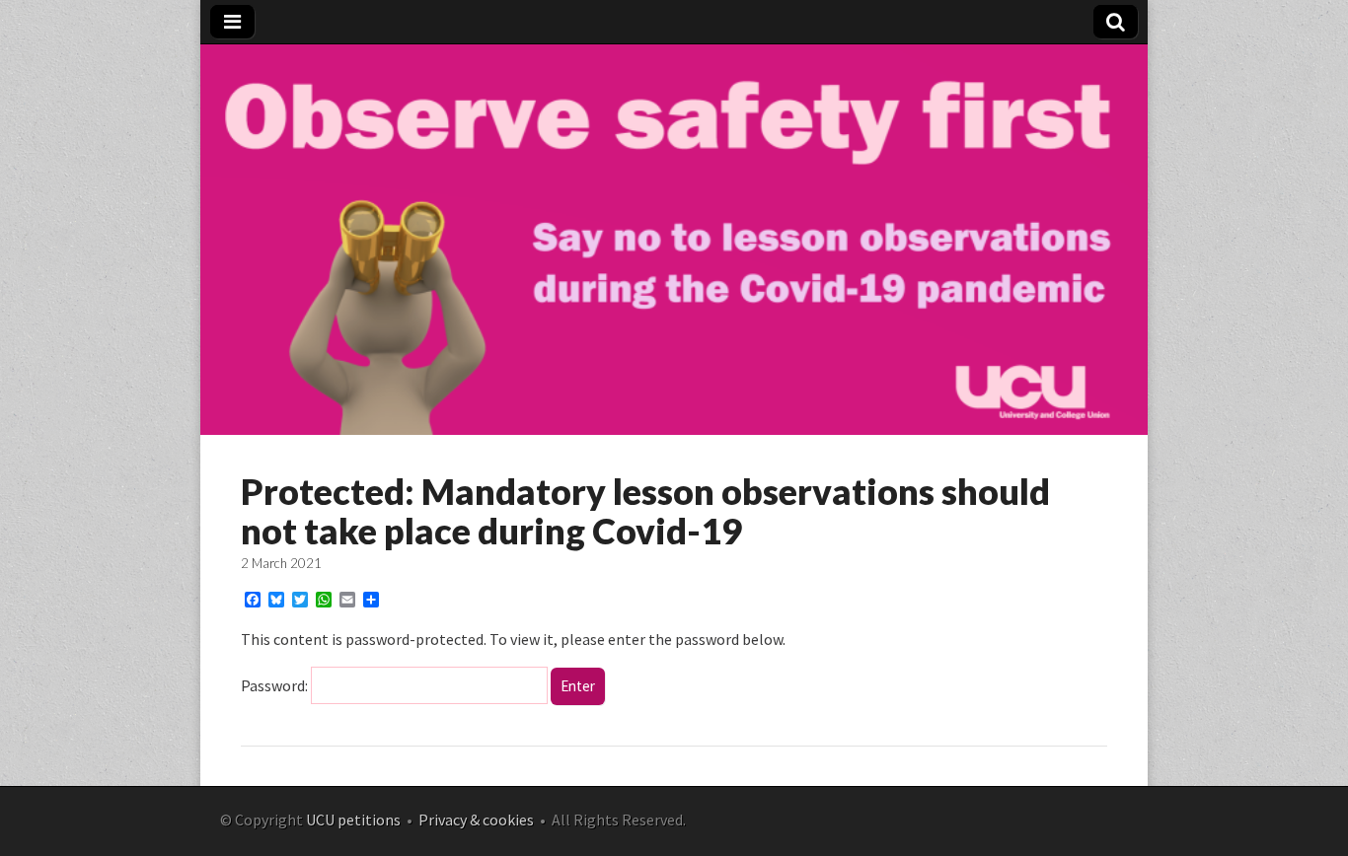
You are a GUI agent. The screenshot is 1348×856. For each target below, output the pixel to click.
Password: (276, 685)
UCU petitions (353, 819)
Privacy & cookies (476, 819)
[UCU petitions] (674, 430)
